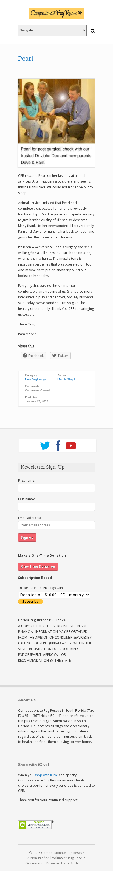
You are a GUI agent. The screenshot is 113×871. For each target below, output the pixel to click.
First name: (26, 480)
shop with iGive (46, 775)
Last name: (26, 499)
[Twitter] (45, 443)
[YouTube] (70, 443)
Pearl (25, 59)
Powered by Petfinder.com (67, 863)
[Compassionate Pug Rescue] (56, 13)
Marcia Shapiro (67, 379)
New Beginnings (35, 379)
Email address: (29, 517)
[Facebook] (58, 443)
